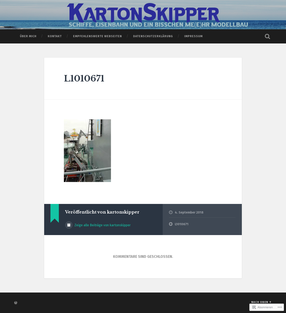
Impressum (193, 36)
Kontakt (55, 36)
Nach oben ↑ (261, 302)
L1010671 (84, 78)
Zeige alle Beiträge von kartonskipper (102, 225)
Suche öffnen (267, 36)
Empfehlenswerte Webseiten (97, 36)
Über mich (28, 36)
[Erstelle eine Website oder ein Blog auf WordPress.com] (15, 303)
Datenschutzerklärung (153, 36)
